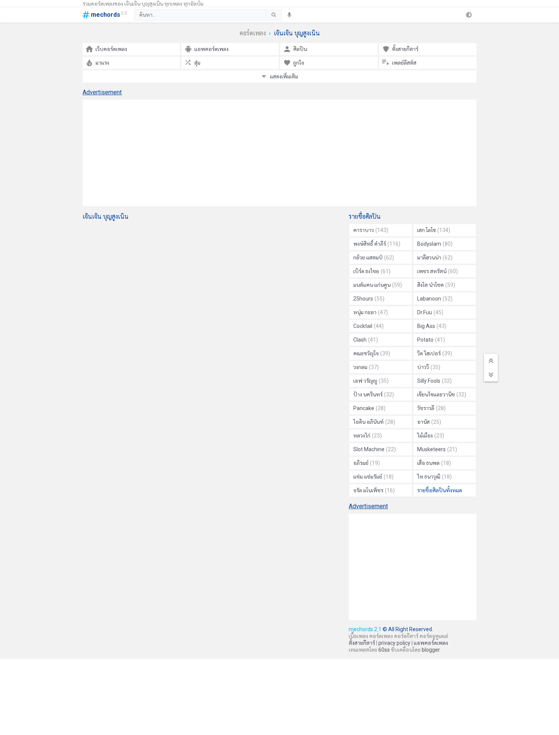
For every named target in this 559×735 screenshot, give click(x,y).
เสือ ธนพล (434, 463)
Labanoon (435, 299)
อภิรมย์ (366, 463)
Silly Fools (434, 381)
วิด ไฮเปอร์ (434, 353)
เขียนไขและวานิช (441, 394)
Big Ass (431, 326)
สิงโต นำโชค (436, 285)
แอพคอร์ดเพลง (431, 643)
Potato (431, 340)
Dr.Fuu (430, 312)
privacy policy (394, 643)
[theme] (468, 15)
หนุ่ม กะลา (370, 312)
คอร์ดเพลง (253, 33)
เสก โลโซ (433, 230)
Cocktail (368, 326)
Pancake (369, 408)
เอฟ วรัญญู (371, 381)
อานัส (429, 422)
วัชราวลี (431, 408)
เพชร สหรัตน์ (437, 271)
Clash (365, 340)
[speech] (289, 15)
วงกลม (366, 367)
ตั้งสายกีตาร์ (362, 643)
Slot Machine (374, 449)
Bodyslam (435, 244)
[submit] (273, 15)
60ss (384, 650)
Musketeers (437, 449)
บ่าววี (428, 367)
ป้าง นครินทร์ (373, 394)
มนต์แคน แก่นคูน (377, 285)
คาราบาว (370, 230)
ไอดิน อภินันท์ (374, 422)
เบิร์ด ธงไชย (372, 271)
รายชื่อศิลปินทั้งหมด (439, 490)
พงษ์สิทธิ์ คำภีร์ (376, 244)
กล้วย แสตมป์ (373, 258)
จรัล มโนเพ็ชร (374, 490)
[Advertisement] (279, 153)
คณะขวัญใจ (371, 353)
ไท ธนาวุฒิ (434, 477)
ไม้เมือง (430, 436)
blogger (431, 650)
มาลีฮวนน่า (435, 258)
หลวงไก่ (367, 436)
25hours (368, 299)
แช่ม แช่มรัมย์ (373, 477)
